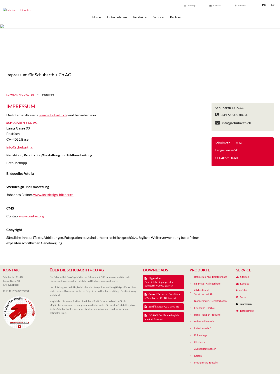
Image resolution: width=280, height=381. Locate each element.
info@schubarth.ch (20, 147)
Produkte (140, 17)
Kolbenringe (200, 335)
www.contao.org (31, 216)
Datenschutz (247, 310)
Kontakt (217, 5)
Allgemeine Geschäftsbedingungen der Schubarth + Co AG (159, 282)
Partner (175, 17)
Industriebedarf (202, 328)
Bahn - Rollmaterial (204, 321)
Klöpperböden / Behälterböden (210, 300)
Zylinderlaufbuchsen (205, 348)
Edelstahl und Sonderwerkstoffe (203, 292)
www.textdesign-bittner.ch (53, 194)
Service (158, 17)
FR (273, 5)
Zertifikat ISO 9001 (163, 306)
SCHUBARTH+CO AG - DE (20, 94)
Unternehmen (117, 17)
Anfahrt (242, 5)
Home (96, 17)
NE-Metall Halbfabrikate (207, 283)
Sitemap (192, 5)
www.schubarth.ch (53, 115)
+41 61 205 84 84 (233, 115)
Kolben (198, 355)
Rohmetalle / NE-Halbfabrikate (210, 276)
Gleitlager (199, 342)
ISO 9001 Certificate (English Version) (162, 317)
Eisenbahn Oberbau (204, 307)
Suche (243, 297)
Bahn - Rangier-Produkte (207, 314)
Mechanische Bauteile (206, 362)
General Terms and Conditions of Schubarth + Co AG (162, 296)
